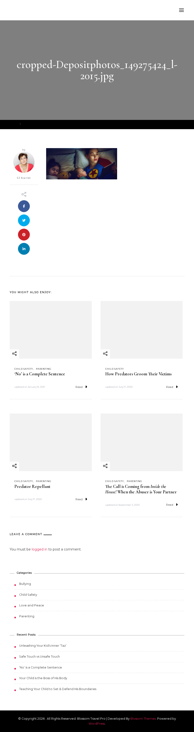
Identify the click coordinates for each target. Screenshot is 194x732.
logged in (39, 549)
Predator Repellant (32, 486)
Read (79, 387)
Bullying (25, 584)
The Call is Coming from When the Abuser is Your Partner (141, 489)
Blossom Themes (143, 718)
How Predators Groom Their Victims (138, 374)
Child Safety (23, 369)
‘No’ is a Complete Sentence (39, 374)
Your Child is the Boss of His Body (43, 678)
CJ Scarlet (24, 178)
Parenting (43, 369)
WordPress (96, 723)
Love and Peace (31, 605)
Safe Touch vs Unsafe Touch (39, 656)
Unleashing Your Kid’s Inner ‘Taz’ (42, 645)
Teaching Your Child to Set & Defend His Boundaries (57, 689)
